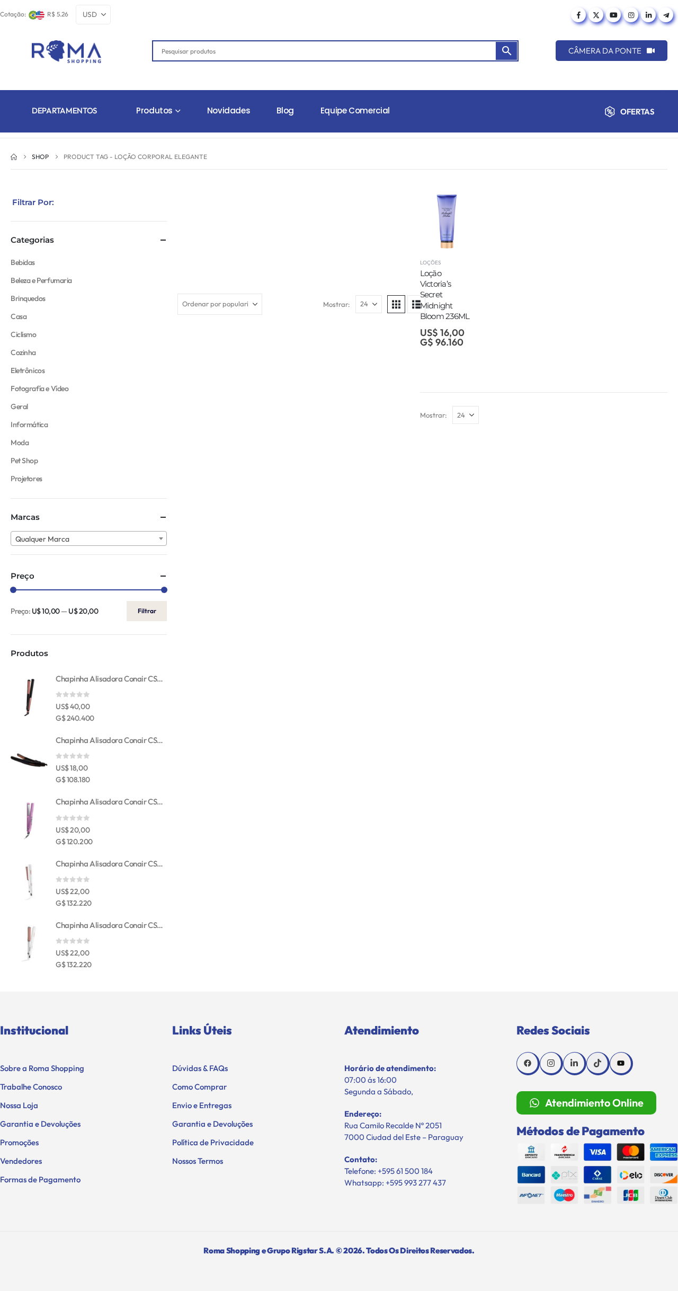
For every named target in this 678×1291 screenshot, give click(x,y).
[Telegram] (665, 14)
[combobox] (89, 538)
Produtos (154, 110)
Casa (18, 316)
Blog (285, 110)
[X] (595, 14)
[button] (396, 304)
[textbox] (88, 539)
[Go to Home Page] (14, 157)
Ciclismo (24, 334)
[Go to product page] (29, 697)
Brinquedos (28, 298)
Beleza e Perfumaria (41, 280)
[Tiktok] (598, 1063)
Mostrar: (336, 304)
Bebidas (23, 262)
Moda (20, 442)
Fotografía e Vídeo (39, 388)
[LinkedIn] (648, 14)
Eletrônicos (27, 370)
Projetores (26, 478)
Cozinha (23, 352)
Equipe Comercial (355, 110)
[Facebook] (578, 14)
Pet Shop (24, 460)
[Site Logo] (66, 51)
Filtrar (147, 611)
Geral (19, 406)
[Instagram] (630, 14)
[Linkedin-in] (574, 1063)
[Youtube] (613, 14)
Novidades (229, 110)
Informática (29, 424)
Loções (430, 262)
